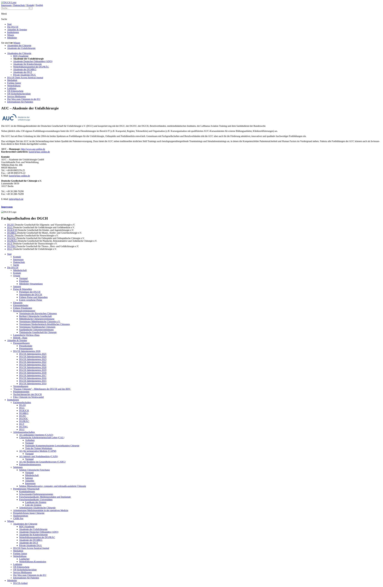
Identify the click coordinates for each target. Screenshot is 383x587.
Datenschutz (19, 5)
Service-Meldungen (16, 96)
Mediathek (12, 80)
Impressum (6, 5)
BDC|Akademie (20, 56)
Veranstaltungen (20, 386)
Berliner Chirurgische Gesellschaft (35, 316)
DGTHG (11, 246)
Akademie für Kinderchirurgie (27, 64)
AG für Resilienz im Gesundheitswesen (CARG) (42, 462)
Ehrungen (17, 302)
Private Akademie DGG (24, 75)
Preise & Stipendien (22, 289)
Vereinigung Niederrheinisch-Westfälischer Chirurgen (44, 324)
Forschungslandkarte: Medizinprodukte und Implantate (45, 497)
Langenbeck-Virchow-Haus (26, 335)
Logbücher (24, 559)
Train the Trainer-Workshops (38, 448)
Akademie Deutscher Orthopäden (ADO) (32, 61)
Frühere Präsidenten (22, 308)
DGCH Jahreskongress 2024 (32, 356)
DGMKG (12, 233)
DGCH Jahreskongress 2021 (32, 364)
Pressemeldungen (21, 343)
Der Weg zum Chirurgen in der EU (23, 99)
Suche (16, 265)
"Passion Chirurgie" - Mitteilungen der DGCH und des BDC (42, 389)
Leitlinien (11, 88)
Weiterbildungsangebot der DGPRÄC (31, 66)
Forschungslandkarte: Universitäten (36, 499)
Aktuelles (29, 480)
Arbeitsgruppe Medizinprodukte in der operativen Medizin (40, 510)
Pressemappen (26, 348)
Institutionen (13, 32)
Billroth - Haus (20, 337)
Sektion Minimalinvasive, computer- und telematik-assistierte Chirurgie (52, 486)
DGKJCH (12, 230)
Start (9, 24)
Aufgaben (30, 440)
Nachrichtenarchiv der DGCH (27, 394)
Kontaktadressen (27, 491)
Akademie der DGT (22, 72)
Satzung (17, 286)
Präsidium (24, 281)
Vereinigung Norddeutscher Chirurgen (37, 327)
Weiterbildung (13, 85)
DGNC (11, 235)
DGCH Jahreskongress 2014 (32, 383)
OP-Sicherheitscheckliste (19, 93)
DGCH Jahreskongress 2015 (32, 381)
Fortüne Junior (14, 83)
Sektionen (18, 467)
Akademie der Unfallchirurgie (21, 48)
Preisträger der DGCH (29, 292)
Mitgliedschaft (20, 270)
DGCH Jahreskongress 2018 (32, 373)
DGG (10, 227)
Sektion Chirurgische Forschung (34, 470)
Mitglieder (12, 37)
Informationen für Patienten (20, 102)
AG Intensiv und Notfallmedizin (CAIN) (38, 456)
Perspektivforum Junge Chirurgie (28, 513)
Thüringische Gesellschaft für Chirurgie (38, 332)
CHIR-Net (18, 518)
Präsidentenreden (21, 391)
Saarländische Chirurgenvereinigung (36, 329)
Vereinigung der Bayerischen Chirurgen (38, 313)
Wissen (10, 35)
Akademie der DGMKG (24, 69)
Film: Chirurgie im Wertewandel (28, 397)
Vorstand (23, 278)
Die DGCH (12, 27)
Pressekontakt (25, 346)
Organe (16, 275)
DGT (10, 243)
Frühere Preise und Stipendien (33, 297)
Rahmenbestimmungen (30, 464)
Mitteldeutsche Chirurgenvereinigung (36, 319)
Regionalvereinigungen (24, 310)
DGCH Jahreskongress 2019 (32, 370)
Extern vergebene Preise (30, 300)
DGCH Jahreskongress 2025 (32, 354)
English (39, 5)
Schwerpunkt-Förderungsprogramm (36, 494)
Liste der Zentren (33, 505)
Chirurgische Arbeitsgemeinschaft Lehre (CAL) (41, 437)
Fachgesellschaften (22, 402)
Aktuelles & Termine (17, 29)
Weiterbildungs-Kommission (32, 561)
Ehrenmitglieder (20, 305)
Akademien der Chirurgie (19, 45)
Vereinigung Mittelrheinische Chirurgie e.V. (39, 321)
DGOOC (12, 238)
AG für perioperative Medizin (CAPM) (37, 451)
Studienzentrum (20, 515)
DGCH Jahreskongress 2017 (32, 375)
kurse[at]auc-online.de (39, 151)
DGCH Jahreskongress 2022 (32, 362)
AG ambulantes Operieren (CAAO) (36, 435)
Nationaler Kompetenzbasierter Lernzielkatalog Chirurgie (52, 445)
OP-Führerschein (15, 91)
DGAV (11, 224)
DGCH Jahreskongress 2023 (32, 359)
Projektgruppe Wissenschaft (26, 488)
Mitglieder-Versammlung (31, 283)
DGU (10, 249)
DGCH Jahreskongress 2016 (32, 378)
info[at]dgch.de (16, 199)
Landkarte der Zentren (35, 502)
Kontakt (30, 5)
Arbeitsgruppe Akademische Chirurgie (37, 507)
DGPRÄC (12, 241)
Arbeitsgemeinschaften (24, 432)
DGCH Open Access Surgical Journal (25, 77)
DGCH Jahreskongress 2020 (32, 367)
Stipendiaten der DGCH (30, 294)
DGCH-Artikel (20, 583)
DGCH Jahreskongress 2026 (26, 351)
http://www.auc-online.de (33, 149)
